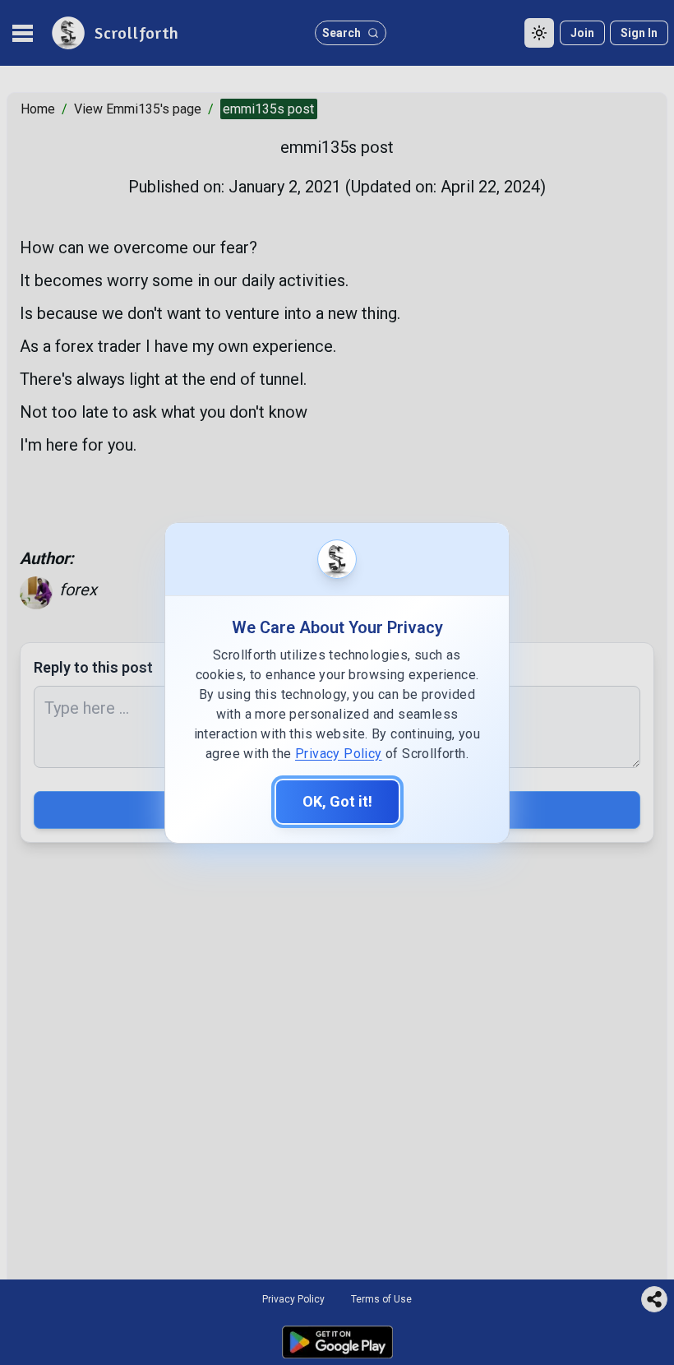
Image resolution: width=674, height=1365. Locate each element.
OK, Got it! (337, 801)
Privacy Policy (338, 753)
